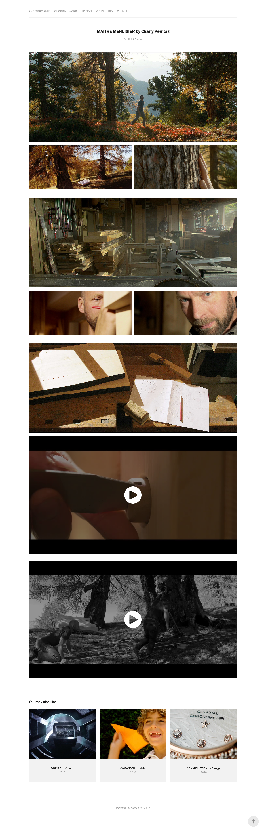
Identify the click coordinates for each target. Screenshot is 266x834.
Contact (122, 11)
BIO (110, 11)
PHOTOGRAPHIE (39, 11)
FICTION (86, 11)
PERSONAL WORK (65, 11)
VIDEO (100, 11)
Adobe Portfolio (140, 807)
